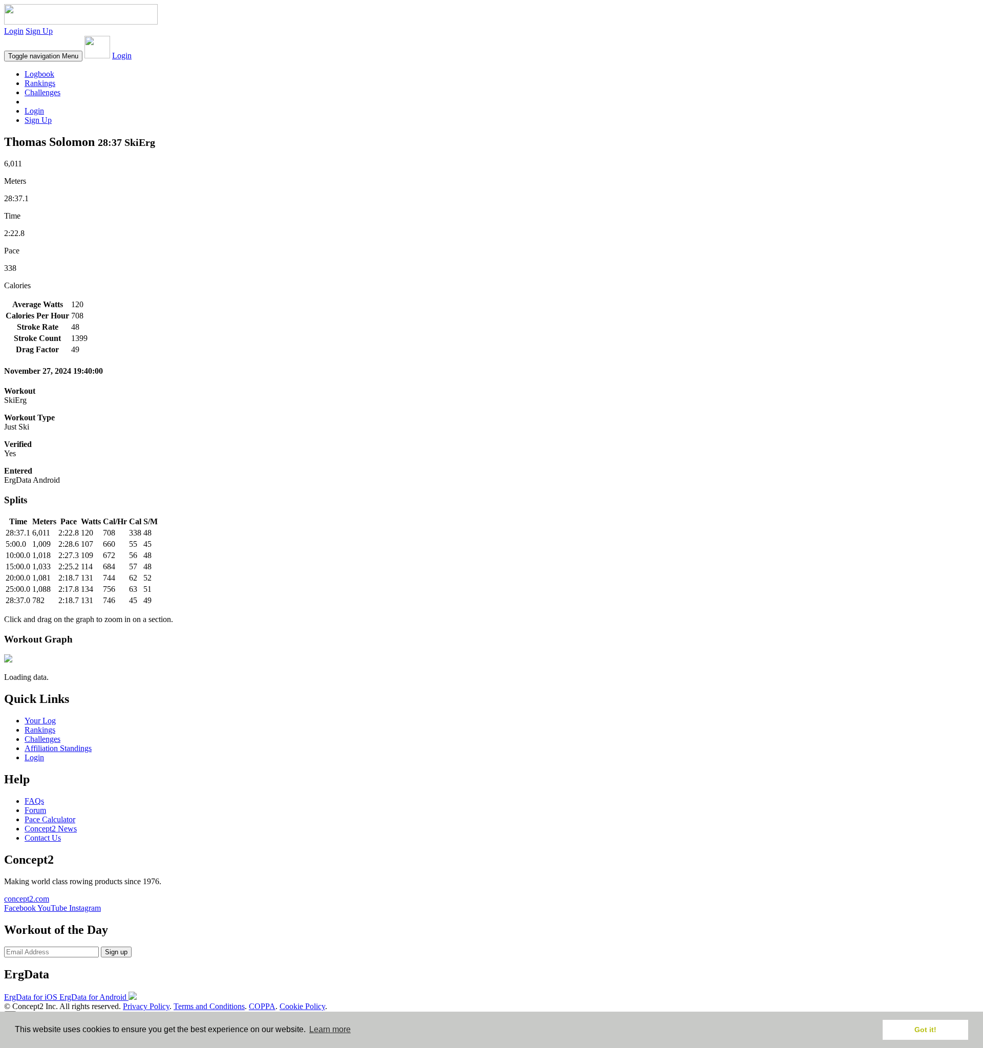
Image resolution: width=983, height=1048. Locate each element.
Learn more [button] (330, 1029)
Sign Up (39, 31)
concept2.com (26, 898)
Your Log (40, 720)
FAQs (34, 801)
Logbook (39, 74)
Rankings (40, 83)
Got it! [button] (925, 1029)
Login (14, 31)
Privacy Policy (146, 1006)
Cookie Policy (302, 1006)
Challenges (42, 92)
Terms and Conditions (209, 1006)
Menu (43, 56)
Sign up (116, 952)
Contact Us (43, 837)
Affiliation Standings (58, 748)
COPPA (262, 1006)
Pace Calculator (50, 819)
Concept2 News (51, 828)
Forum (35, 810)
